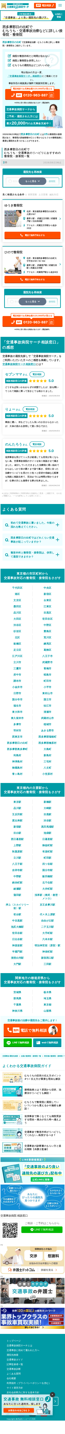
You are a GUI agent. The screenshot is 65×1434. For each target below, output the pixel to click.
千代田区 (17, 587)
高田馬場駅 (47, 826)
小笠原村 (47, 773)
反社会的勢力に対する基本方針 (23, 1392)
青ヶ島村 (17, 773)
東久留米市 (17, 718)
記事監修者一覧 (15, 1364)
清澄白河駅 (17, 957)
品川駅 (17, 808)
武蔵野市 (47, 662)
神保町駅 (47, 951)
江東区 (47, 606)
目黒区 (47, 612)
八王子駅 (17, 863)
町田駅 (47, 857)
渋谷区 (17, 625)
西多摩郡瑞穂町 (47, 736)
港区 (17, 594)
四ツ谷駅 (47, 863)
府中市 (17, 674)
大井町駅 (47, 888)
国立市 (47, 699)
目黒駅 (47, 814)
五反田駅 (17, 814)
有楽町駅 (47, 851)
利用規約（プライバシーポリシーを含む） (29, 1383)
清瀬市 (47, 711)
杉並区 (17, 631)
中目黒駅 (17, 920)
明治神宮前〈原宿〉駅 (47, 945)
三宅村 (47, 761)
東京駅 (17, 801)
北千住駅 (47, 882)
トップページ (14, 1341)
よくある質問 (14, 1373)
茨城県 (17, 992)
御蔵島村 (17, 767)
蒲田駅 (17, 894)
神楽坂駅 (17, 945)
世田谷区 (47, 618)
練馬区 (47, 643)
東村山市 (47, 693)
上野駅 (17, 845)
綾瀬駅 (17, 888)
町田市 (47, 680)
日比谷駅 (17, 939)
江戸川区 (17, 656)
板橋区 (17, 643)
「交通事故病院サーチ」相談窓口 (25, 76)
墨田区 (17, 606)
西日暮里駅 (17, 839)
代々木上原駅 (47, 914)
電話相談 (44, 5)
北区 (17, 637)
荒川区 (47, 637)
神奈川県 (17, 1010)
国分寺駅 (47, 870)
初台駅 (17, 914)
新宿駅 (17, 826)
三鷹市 (17, 668)
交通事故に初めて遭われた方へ (23, 1350)
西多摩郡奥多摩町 (17, 749)
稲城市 (47, 724)
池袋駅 (47, 832)
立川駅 (17, 857)
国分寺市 (17, 699)
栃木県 (47, 992)
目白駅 (17, 832)
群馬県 (17, 998)
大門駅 (17, 964)
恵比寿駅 (17, 820)
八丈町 (47, 767)
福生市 (17, 705)
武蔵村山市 (47, 718)
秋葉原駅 (17, 851)
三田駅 (47, 964)
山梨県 (47, 1010)
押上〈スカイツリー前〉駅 (17, 906)
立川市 (17, 662)
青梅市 (47, 668)
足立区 (17, 649)
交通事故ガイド (15, 1359)
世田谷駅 (17, 933)
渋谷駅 (47, 820)
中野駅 (17, 876)
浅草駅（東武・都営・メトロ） (47, 896)
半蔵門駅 (17, 951)
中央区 (47, 587)
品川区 (17, 612)
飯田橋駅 (47, 876)
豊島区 (47, 631)
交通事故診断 (14, 1369)
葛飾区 (47, 649)
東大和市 (17, 711)
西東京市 (17, 736)
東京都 (47, 1004)
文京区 (17, 600)
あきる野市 (47, 730)
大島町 (47, 749)
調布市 (17, 680)
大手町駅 (47, 933)
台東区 (47, 600)
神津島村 (17, 761)
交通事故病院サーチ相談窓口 (19, 364)
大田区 (17, 618)
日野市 (17, 693)
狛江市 (47, 705)
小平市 (47, 687)
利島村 (17, 755)
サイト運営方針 (15, 1388)
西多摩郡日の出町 (17, 742)
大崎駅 (47, 808)
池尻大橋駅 (17, 926)
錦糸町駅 (17, 882)
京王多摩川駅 (47, 904)
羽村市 (17, 730)
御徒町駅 (47, 845)
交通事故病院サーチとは (19, 1345)
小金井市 (17, 687)
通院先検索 (12, 1355)
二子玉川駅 (47, 926)
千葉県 (17, 1004)
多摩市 (17, 724)
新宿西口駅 (47, 957)
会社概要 (11, 1378)
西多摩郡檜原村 (47, 742)
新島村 (47, 755)
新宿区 (47, 594)
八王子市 (47, 656)
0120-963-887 (33, 93)
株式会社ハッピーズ (23, 1419)
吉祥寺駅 (17, 870)
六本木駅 (47, 939)
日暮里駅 (47, 839)
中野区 (47, 625)
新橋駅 (47, 801)
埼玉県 (47, 998)
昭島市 (47, 674)
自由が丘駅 (47, 920)
